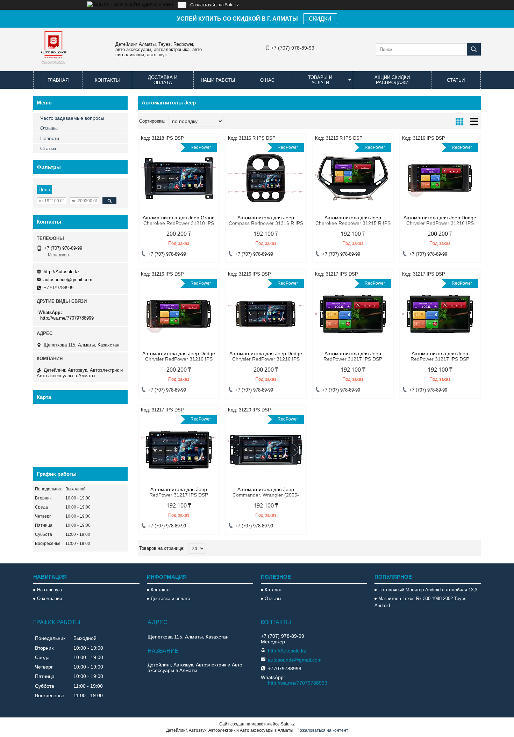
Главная (58, 80)
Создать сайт (203, 4)
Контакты (107, 80)
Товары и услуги (320, 80)
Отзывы (49, 128)
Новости (49, 138)
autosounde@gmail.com (67, 279)
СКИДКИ (320, 19)
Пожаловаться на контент (322, 730)
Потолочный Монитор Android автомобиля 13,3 (427, 589)
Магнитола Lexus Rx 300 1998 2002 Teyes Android (420, 602)
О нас (267, 80)
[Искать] (474, 49)
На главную (49, 589)
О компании (49, 598)
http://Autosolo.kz (62, 271)
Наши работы (218, 80)
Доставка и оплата (162, 80)
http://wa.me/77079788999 (67, 318)
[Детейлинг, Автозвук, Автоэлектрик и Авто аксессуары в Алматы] (54, 68)
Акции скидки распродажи (392, 80)
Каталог (273, 589)
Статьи (456, 80)
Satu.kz (288, 724)
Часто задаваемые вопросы (72, 118)
